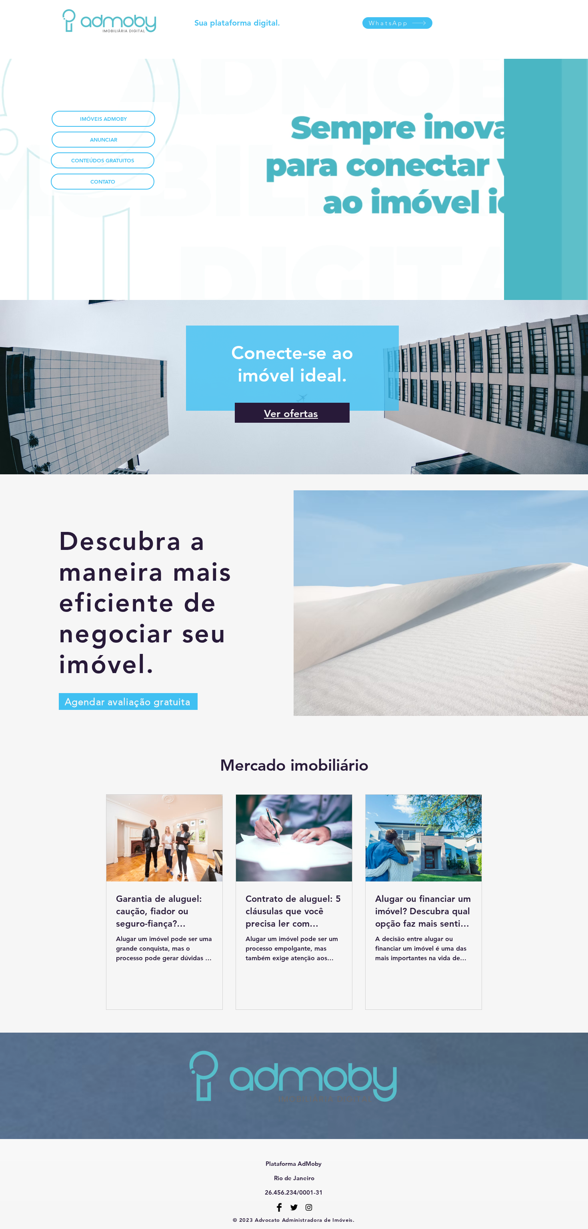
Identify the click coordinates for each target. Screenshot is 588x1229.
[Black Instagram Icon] (308, 1207)
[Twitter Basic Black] (294, 1207)
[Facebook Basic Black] (279, 1207)
